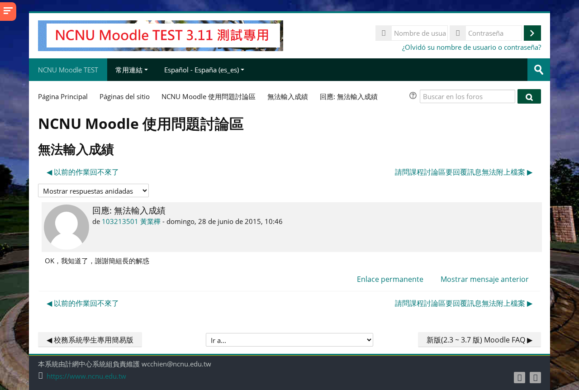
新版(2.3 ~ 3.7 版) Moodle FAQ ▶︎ (479, 340)
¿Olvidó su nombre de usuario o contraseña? (471, 47)
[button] (414, 96)
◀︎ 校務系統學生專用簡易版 (90, 340)
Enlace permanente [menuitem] (390, 279)
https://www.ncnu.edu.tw (86, 376)
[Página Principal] (160, 34)
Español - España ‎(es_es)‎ (201, 69)
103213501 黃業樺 (131, 221)
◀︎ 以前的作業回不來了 (83, 172)
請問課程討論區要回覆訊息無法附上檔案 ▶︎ (463, 172)
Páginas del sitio (125, 96)
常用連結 (128, 69)
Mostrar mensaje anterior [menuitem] (485, 279)
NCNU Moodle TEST (68, 69)
